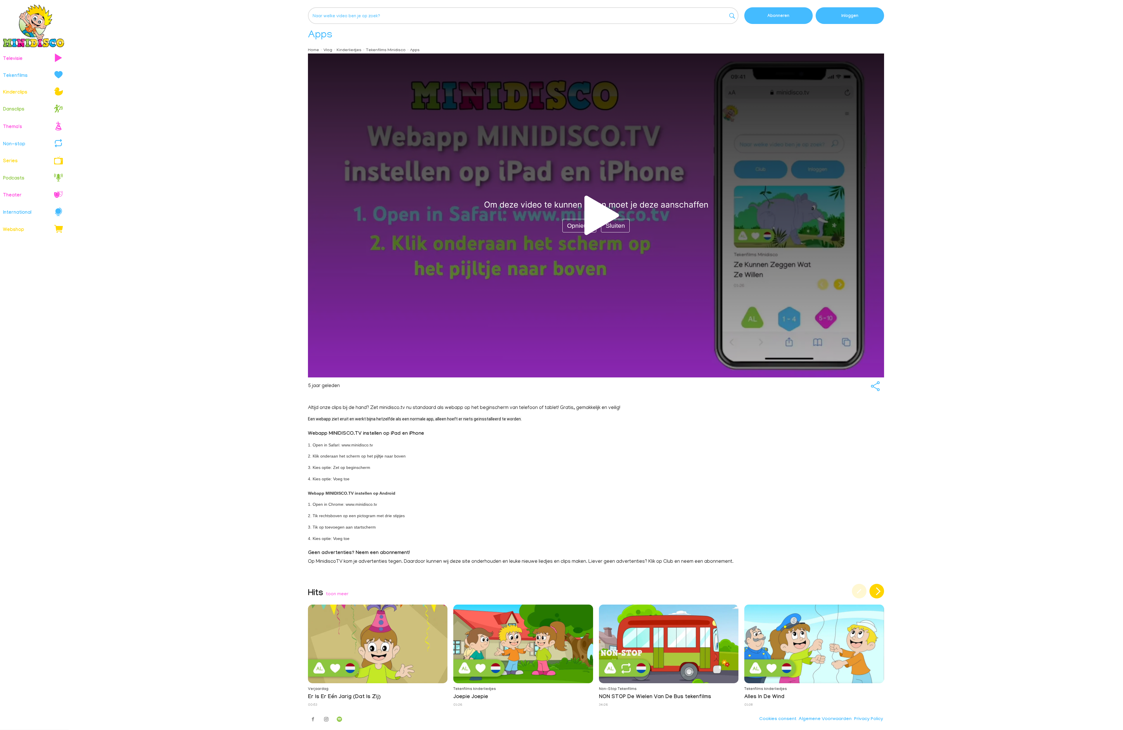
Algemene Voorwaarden (825, 719)
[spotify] (339, 719)
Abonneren (778, 16)
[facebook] (313, 719)
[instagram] (326, 719)
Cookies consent (777, 719)
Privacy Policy (868, 719)
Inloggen (849, 16)
